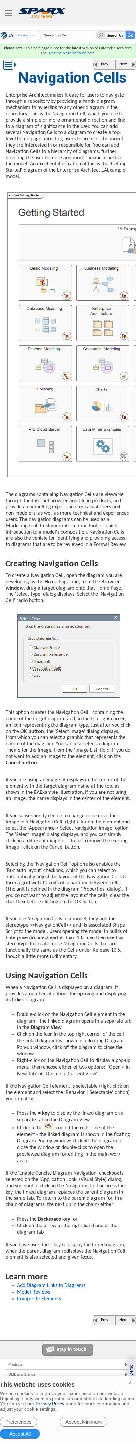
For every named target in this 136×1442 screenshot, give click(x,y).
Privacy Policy (50, 1403)
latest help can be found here (71, 53)
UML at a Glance (21, 1374)
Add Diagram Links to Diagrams (51, 1285)
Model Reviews (33, 1292)
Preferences (18, 1422)
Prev (104, 64)
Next (123, 64)
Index (22, 35)
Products (15, 1364)
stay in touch (71, 1349)
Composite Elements (39, 1299)
